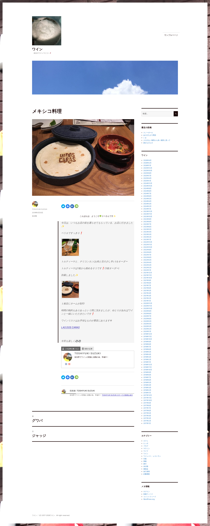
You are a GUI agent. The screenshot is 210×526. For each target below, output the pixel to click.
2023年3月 (147, 234)
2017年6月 (147, 410)
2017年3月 (147, 418)
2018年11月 (147, 367)
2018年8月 (147, 375)
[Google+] (69, 364)
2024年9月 (147, 188)
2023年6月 (147, 227)
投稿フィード (148, 494)
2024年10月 (147, 186)
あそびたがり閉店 (149, 135)
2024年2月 (147, 206)
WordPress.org (149, 499)
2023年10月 (147, 216)
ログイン (146, 491)
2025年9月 (147, 173)
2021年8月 (147, 283)
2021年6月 (147, 288)
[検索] (176, 113)
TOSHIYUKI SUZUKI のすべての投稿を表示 (117, 395)
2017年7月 (147, 408)
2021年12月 (147, 273)
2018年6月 (147, 380)
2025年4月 (147, 178)
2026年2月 (147, 163)
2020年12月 (147, 303)
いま (145, 138)
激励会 (145, 469)
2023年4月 (147, 232)
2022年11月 (147, 244)
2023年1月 (147, 239)
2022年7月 (147, 255)
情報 (145, 461)
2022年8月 (147, 252)
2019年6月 (147, 349)
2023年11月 (147, 214)
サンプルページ (171, 35)
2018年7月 (147, 377)
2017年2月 (147, 421)
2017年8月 (147, 405)
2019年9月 (147, 342)
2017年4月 (147, 416)
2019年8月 (147, 344)
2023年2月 (147, 237)
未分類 (34, 216)
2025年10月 (147, 170)
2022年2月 (147, 267)
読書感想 (146, 474)
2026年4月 (147, 160)
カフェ (145, 441)
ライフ (145, 451)
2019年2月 (147, 359)
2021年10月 (147, 278)
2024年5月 (147, 199)
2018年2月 (147, 390)
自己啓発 (146, 471)
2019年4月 (147, 354)
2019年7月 (147, 347)
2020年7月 (147, 316)
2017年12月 (147, 395)
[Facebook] (66, 364)
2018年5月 (147, 382)
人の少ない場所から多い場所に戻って (156, 140)
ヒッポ (145, 443)
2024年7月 (147, 193)
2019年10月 (147, 339)
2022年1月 (147, 270)
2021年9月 (147, 280)
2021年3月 (147, 296)
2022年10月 (147, 247)
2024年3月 (147, 204)
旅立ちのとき (148, 143)
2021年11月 (147, 275)
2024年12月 (147, 183)
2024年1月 (147, 209)
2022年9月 (147, 250)
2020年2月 (147, 329)
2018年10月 (147, 370)
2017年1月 (147, 423)
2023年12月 (147, 211)
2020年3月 (147, 326)
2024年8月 (147, 191)
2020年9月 (147, 311)
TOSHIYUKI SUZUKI (39, 209)
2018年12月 (147, 365)
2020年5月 (147, 321)
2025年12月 (147, 168)
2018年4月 (147, 385)
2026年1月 (147, 165)
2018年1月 (147, 393)
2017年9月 (147, 403)
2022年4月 (147, 262)
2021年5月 (147, 290)
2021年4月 (147, 293)
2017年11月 (147, 398)
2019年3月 (147, 357)
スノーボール (148, 133)
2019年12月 (147, 334)
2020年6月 (147, 319)
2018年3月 (147, 387)
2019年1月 (147, 362)
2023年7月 (147, 224)
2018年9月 (147, 372)
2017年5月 (147, 413)
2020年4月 (147, 324)
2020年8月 (147, 313)
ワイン (37, 49)
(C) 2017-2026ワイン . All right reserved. (54, 515)
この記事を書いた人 (72, 349)
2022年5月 (147, 260)
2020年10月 (147, 308)
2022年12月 (147, 242)
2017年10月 (147, 400)
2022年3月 (147, 265)
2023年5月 (147, 229)
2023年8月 (147, 222)
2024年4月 (147, 201)
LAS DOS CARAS (70, 327)
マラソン (146, 448)
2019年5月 (147, 352)
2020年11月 (147, 306)
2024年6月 (147, 196)
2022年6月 (147, 257)
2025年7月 (147, 176)
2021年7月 (147, 285)
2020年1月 (147, 331)
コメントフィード (149, 497)
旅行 (145, 464)
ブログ (145, 446)
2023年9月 (147, 219)
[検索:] (157, 114)
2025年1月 (147, 181)
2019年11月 (147, 336)
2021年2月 (147, 298)
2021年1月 (147, 301)
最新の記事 (88, 349)
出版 (145, 459)
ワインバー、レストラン (152, 456)
